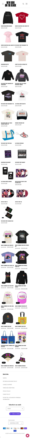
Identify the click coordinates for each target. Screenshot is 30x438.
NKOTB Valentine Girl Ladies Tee (8, 45)
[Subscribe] (22, 408)
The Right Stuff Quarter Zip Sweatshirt (7, 84)
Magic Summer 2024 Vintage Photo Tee (21, 266)
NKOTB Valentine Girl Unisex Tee (22, 26)
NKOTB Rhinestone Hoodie (6, 26)
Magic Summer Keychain (20, 365)
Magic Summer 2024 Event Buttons (20, 346)
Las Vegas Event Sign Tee (20, 103)
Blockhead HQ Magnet (5, 162)
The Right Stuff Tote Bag (6, 143)
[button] (3, 3)
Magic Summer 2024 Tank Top (7, 285)
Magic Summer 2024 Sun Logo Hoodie (7, 307)
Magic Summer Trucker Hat (21, 306)
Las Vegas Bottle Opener (6, 181)
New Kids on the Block (12, 433)
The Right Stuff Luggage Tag (7, 221)
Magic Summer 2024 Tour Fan (7, 365)
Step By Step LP (4, 201)
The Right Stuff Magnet (20, 162)
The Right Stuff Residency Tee (21, 45)
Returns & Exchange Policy (10, 381)
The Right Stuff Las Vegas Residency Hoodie (20, 84)
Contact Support (7, 384)
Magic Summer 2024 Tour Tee (7, 245)
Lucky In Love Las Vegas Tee (21, 64)
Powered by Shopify (21, 433)
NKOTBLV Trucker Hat (19, 123)
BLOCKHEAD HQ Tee (5, 64)
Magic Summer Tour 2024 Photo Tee (22, 246)
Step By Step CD (18, 201)
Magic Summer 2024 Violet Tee (7, 265)
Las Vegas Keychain (19, 143)
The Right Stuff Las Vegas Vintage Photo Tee (6, 123)
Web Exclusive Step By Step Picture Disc (21, 182)
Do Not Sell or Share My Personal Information (12, 398)
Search (5, 378)
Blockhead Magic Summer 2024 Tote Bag (7, 346)
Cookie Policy (6, 394)
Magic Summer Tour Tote (20, 326)
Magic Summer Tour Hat (6, 326)
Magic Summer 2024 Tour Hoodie (20, 286)
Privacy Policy (6, 391)
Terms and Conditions (8, 387)
